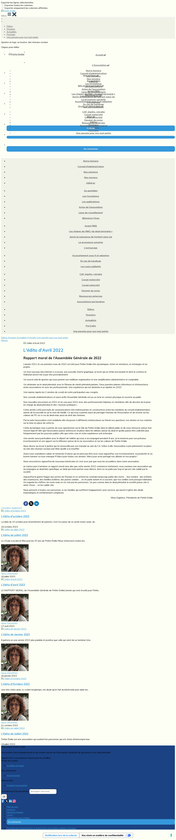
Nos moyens (93, 78)
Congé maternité (93, 114)
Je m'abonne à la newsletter (15, 791)
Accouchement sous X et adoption (93, 101)
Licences (11, 809)
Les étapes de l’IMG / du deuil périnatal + (93, 94)
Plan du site (12, 806)
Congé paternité (91, 285)
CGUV (10, 815)
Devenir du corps (93, 120)
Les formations (93, 83)
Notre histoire (93, 70)
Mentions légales (15, 812)
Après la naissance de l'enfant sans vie (91, 236)
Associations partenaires (91, 301)
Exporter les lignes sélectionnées (17, 2)
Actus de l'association (93, 89)
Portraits (11, 34)
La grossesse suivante (93, 99)
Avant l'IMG (93, 91)
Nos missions (91, 172)
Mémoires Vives (90, 218)
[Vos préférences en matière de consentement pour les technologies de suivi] (171, 835)
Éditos (10, 26)
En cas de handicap (93, 104)
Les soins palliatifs (91, 266)
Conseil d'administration (93, 73)
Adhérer (90, 183)
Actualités (11, 31)
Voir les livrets (13, 775)
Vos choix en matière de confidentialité (102, 835)
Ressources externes (90, 296)
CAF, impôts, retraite (93, 111)
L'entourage (90, 247)
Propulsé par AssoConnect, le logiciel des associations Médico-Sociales (41, 828)
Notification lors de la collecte (61, 835)
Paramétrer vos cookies (18, 817)
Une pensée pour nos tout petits (22, 37)
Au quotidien (93, 81)
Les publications (91, 201)
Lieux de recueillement (91, 212)
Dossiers (11, 29)
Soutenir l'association (17, 785)
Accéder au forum (15, 765)
